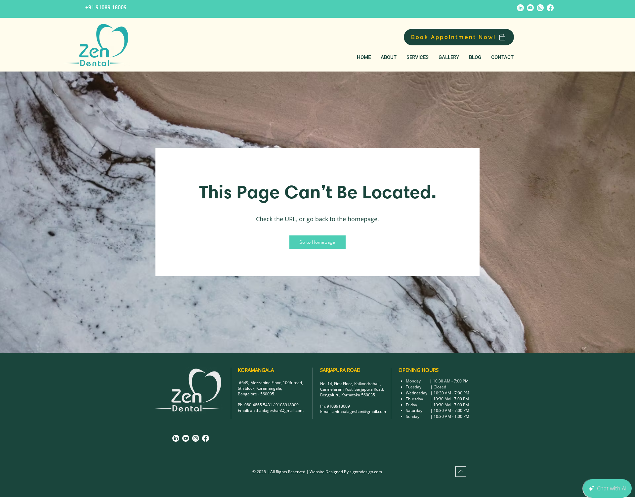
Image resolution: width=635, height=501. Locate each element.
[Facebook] (550, 7)
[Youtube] (530, 7)
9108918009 (287, 405)
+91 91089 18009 (106, 7)
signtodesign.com (366, 472)
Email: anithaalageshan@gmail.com (353, 411)
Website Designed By (330, 472)
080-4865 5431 (258, 405)
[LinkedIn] (520, 7)
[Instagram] (540, 7)
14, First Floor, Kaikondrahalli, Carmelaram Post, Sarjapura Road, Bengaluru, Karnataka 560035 (352, 389)
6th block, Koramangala (259, 388)
